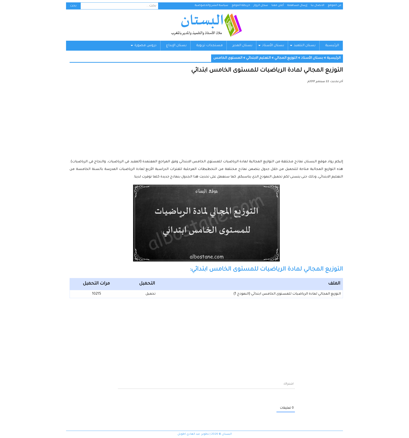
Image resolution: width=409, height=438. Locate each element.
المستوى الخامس (227, 58)
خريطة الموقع (241, 5)
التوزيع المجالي (286, 58)
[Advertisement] (206, 123)
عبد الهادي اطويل (189, 434)
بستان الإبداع (176, 46)
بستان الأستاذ (273, 46)
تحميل (151, 294)
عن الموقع (335, 5)
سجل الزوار (260, 5)
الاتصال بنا (317, 5)
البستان (206, 25)
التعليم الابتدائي (258, 58)
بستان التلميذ (305, 46)
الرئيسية (332, 46)
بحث (73, 6)
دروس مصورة (145, 46)
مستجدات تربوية (209, 46)
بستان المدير (242, 46)
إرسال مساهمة (297, 5)
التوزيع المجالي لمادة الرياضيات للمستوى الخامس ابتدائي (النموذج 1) (287, 294)
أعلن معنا (277, 5)
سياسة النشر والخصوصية (211, 5)
